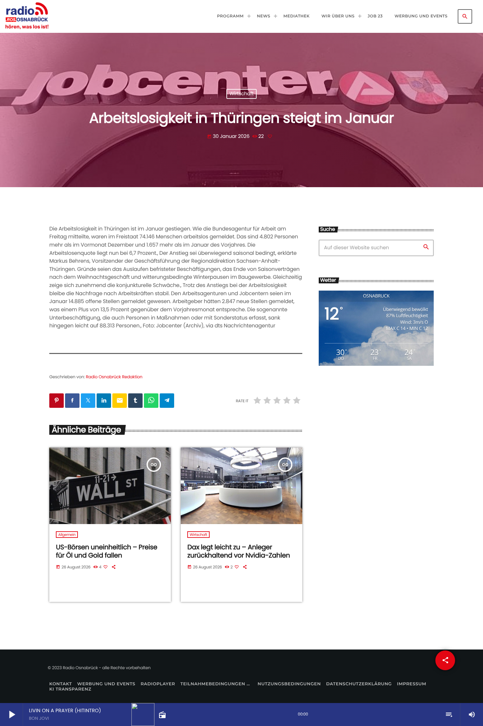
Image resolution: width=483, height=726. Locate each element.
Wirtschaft (241, 94)
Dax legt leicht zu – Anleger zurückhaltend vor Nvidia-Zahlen (238, 551)
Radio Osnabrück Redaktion (114, 377)
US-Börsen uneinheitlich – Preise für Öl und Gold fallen (106, 551)
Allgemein (66, 534)
